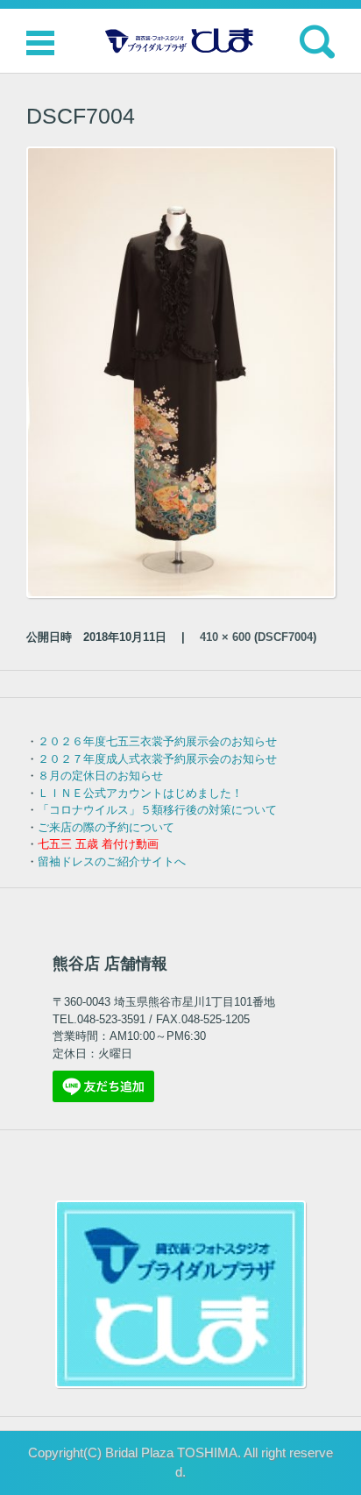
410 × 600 (225, 637)
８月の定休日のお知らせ (100, 775)
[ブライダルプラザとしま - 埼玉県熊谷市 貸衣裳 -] (180, 40)
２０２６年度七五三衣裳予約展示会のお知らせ (157, 741)
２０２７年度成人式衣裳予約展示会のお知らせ (157, 758)
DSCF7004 (285, 637)
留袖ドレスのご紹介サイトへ (112, 861)
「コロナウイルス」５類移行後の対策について (157, 809)
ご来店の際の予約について (106, 827)
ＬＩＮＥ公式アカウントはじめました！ (140, 793)
